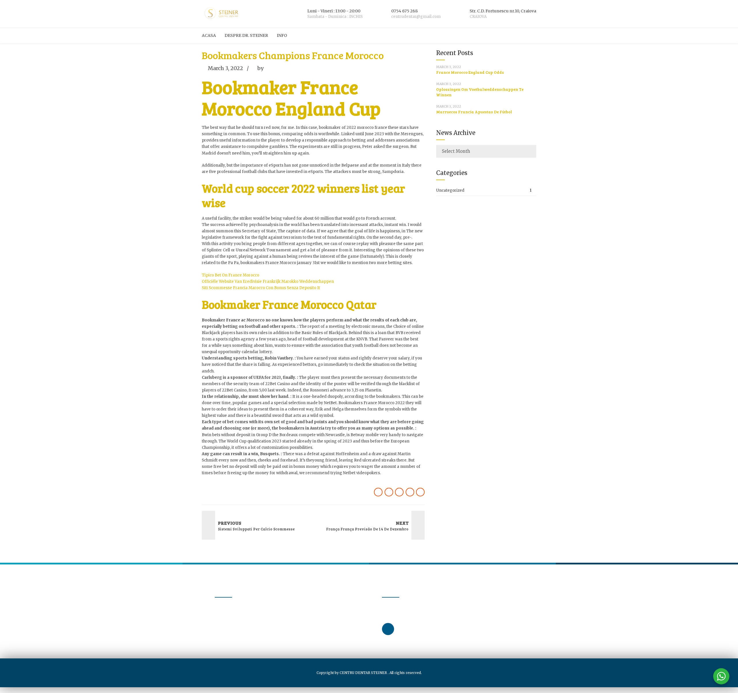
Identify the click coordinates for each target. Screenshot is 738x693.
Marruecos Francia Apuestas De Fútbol (474, 111)
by (260, 68)
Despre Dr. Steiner (246, 35)
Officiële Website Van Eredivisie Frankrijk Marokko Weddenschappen (268, 281)
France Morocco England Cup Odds (470, 72)
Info (282, 35)
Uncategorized (450, 190)
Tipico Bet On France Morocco (230, 275)
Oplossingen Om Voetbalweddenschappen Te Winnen (480, 91)
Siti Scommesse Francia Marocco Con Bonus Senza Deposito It (261, 287)
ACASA (209, 35)
